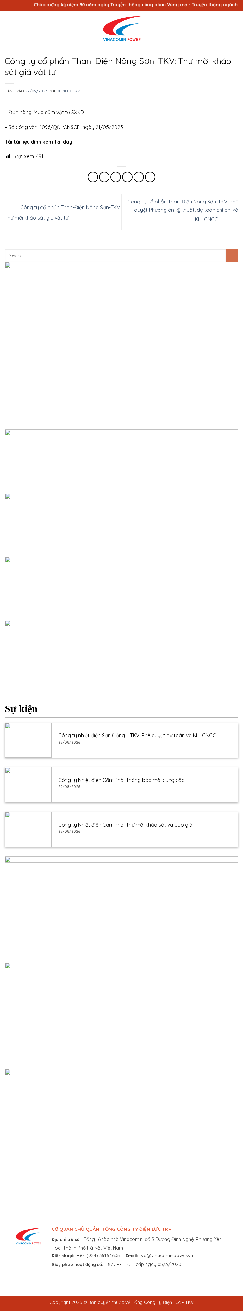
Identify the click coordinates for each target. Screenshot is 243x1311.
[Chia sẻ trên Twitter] (115, 177)
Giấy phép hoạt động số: (77, 1264)
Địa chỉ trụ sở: (66, 1239)
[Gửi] (232, 255)
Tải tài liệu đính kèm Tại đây (38, 142)
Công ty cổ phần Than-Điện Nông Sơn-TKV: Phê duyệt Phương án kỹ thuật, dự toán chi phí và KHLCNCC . (183, 210)
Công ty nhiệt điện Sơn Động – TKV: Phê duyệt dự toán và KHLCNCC (137, 735)
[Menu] (8, 28)
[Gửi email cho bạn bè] (127, 177)
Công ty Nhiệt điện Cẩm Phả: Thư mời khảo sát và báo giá (125, 825)
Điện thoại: (63, 1255)
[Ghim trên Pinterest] (139, 177)
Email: (132, 1255)
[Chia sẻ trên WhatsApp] (93, 177)
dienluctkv (68, 91)
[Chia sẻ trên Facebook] (104, 177)
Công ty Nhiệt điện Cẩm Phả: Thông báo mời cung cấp (121, 780)
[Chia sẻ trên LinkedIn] (150, 177)
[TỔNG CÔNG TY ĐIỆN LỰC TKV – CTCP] (121, 28)
